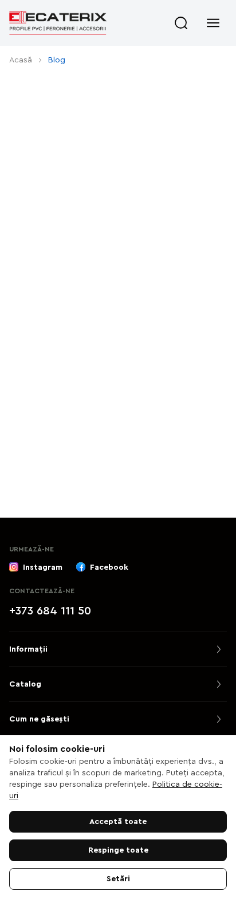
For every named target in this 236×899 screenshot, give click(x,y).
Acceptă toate (118, 822)
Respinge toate (118, 850)
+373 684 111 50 (50, 611)
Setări (118, 879)
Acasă (20, 60)
